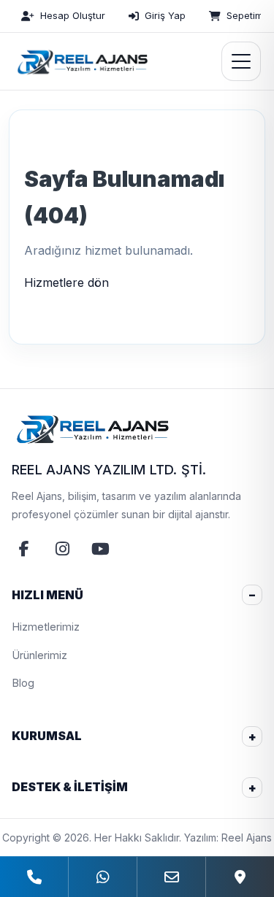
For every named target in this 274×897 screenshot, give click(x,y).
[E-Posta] (171, 877)
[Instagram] (62, 548)
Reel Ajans (246, 837)
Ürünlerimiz (39, 655)
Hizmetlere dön (66, 282)
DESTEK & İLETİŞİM (70, 786)
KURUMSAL (47, 735)
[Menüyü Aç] (241, 61)
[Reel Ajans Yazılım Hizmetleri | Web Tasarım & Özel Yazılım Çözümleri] (80, 61)
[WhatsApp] (102, 877)
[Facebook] (24, 548)
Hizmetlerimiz (46, 626)
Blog (23, 683)
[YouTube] (100, 548)
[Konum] (239, 877)
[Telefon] (34, 877)
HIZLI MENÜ (47, 595)
